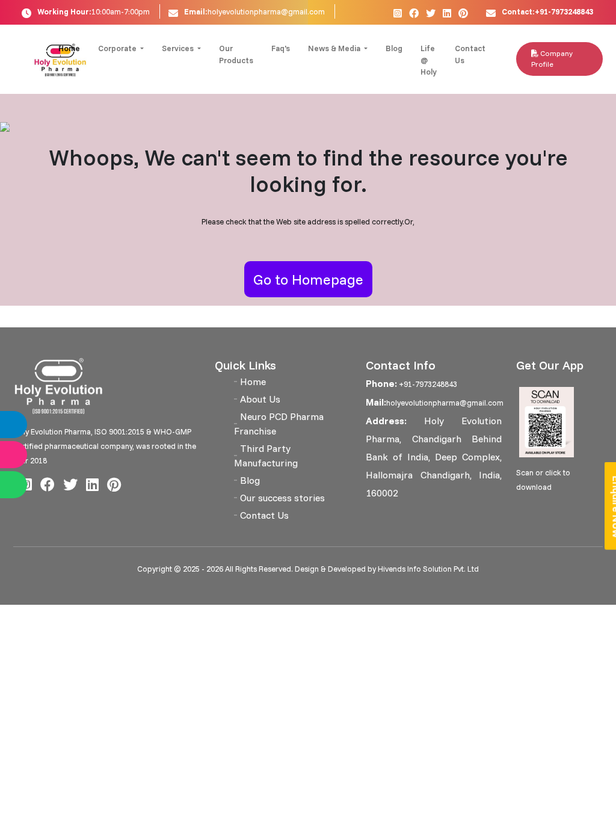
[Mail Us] (25, 454)
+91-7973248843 (427, 384)
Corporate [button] (118, 48)
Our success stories (282, 498)
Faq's (280, 48)
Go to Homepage (308, 279)
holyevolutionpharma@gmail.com (266, 11)
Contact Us (470, 54)
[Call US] (25, 424)
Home (69, 48)
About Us (260, 399)
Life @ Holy (428, 59)
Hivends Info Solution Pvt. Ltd (428, 568)
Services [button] (179, 48)
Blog (394, 48)
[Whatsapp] (25, 484)
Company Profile (552, 59)
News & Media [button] (335, 48)
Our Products (236, 54)
